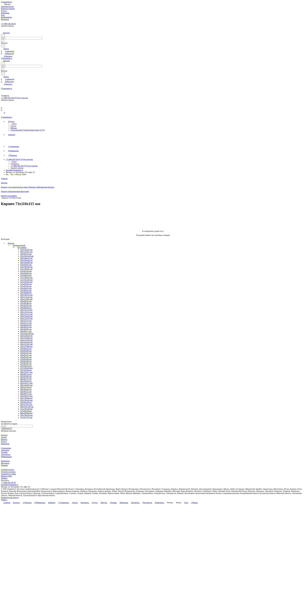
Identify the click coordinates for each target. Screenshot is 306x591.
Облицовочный (19, 245)
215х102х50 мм (26, 280)
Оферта (4, 500)
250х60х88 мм (26, 351)
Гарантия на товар (8, 474)
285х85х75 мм (26, 379)
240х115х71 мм (26, 314)
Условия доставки (8, 472)
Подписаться (6, 429)
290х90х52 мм (26, 392)
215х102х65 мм (26, 282)
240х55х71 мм (26, 323)
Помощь (4, 465)
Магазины (5, 463)
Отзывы (4, 452)
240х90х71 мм (26, 331)
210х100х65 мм (26, 269)
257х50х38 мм (26, 370)
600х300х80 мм (26, 413)
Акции (4, 437)
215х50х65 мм (26, 284)
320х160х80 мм (26, 398)
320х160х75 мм (26, 396)
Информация (6, 457)
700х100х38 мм (26, 415)
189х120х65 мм (26, 252)
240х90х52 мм (26, 327)
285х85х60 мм (26, 377)
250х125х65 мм (26, 344)
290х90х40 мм (26, 390)
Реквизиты (5, 461)
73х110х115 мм (26, 417)
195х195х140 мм (26, 256)
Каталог (4, 435)
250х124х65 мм (26, 342)
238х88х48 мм (26, 308)
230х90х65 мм (26, 306)
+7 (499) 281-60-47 (8, 24)
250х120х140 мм (26, 334)
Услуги (4, 442)
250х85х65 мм (26, 357)
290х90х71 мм (26, 394)
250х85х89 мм (26, 362)
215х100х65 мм (26, 278)
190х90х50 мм (26, 254)
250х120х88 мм (26, 338)
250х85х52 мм (26, 355)
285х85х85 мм (26, 381)
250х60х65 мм (26, 349)
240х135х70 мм (26, 318)
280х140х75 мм (26, 372)
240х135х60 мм (26, 316)
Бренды (4, 439)
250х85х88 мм (26, 359)
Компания (5, 444)
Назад (14, 124)
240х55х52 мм (26, 321)
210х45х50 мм (26, 271)
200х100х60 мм (26, 260)
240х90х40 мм (26, 325)
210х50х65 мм (26, 273)
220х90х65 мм (26, 288)
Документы (5, 455)
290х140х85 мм (26, 385)
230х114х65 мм (26, 299)
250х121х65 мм (26, 340)
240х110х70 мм (26, 310)
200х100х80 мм (26, 263)
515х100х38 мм (26, 409)
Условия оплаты (7, 470)
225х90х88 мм (26, 293)
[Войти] (2, 105)
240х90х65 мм (26, 329)
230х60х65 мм (26, 301)
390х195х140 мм (26, 407)
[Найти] (3, 45)
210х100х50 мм (26, 267)
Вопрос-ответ (6, 476)
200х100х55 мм (26, 258)
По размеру (22, 247)
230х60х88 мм (26, 303)
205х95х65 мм (26, 265)
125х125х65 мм (26, 250)
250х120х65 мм (26, 336)
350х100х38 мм (26, 400)
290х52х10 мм (26, 387)
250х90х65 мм (26, 364)
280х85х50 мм (26, 374)
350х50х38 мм (26, 402)
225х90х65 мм (26, 291)
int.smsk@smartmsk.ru (14, 170)
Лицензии (5, 450)
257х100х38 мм (26, 368)
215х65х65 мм (26, 286)
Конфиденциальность (10, 498)
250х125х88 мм (26, 346)
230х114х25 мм (26, 297)
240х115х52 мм (26, 312)
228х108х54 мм (26, 295)
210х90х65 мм (26, 275)
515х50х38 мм (26, 411)
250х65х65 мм (26, 353)
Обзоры (4, 478)
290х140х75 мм (26, 383)
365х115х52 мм (26, 405)
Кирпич (11, 243)
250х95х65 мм (26, 366)
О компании (6, 448)
